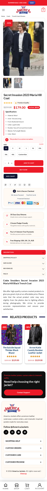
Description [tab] (8, 252)
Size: (5, 144)
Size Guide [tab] (7, 263)
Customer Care (23, 455)
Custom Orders (23, 448)
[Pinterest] (24, 432)
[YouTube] (18, 432)
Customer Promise (23, 462)
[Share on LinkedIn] (29, 185)
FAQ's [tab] (5, 274)
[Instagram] (12, 432)
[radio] (6, 148)
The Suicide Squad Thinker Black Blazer (11, 350)
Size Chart (10, 176)
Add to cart (29, 163)
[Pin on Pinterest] (24, 185)
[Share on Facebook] (10, 185)
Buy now (23, 170)
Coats (8, 16)
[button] (3, 10)
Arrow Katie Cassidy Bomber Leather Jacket (35, 350)
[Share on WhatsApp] (5, 185)
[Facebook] (6, 432)
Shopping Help (23, 441)
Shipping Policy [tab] (10, 258)
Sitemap (23, 473)
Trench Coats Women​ (18, 16)
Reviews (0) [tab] (8, 268)
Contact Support (23, 392)
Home (3, 16)
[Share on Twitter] (15, 185)
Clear (41, 144)
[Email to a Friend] (20, 185)
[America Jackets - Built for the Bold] (23, 10)
